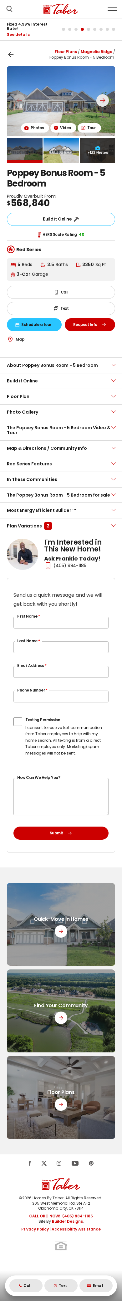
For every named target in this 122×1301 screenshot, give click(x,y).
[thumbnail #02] (61, 150)
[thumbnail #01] (25, 150)
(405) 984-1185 (69, 565)
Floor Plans (66, 51)
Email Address (32, 665)
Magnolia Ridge (96, 51)
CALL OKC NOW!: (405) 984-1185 (61, 1216)
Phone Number (32, 690)
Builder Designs (67, 1221)
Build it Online (57, 219)
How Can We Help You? (38, 777)
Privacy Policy (35, 1229)
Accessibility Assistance (76, 1229)
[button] (9, 9)
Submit (56, 833)
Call (65, 292)
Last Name (28, 640)
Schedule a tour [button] (39, 325)
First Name (28, 616)
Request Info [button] (93, 325)
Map (20, 339)
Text (64, 308)
